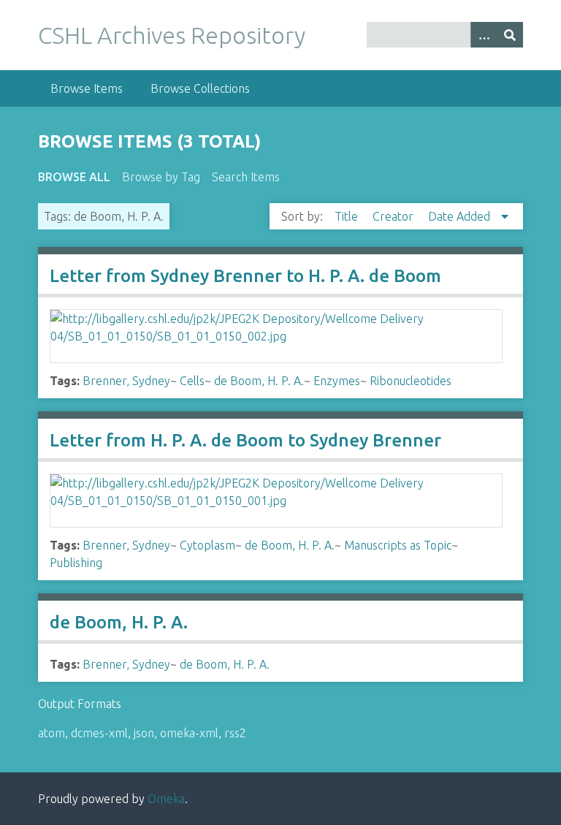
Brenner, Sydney (126, 380)
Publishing (76, 562)
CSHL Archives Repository (171, 35)
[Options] (483, 34)
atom (51, 733)
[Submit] (510, 34)
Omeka (166, 798)
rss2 (235, 733)
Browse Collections (200, 88)
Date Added (460, 216)
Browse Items (86, 88)
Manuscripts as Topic (397, 545)
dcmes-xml (99, 733)
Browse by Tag (161, 176)
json (144, 733)
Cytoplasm (207, 545)
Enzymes (336, 380)
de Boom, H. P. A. (259, 380)
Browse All (74, 176)
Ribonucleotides (410, 380)
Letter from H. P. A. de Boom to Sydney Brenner (245, 440)
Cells (192, 380)
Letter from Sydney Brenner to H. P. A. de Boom (245, 276)
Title (348, 216)
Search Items (246, 176)
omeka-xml (189, 733)
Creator (394, 216)
